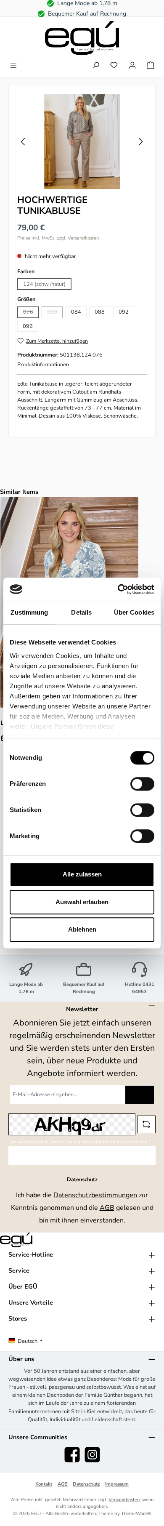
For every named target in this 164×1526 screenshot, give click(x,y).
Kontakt (43, 1484)
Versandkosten (124, 1500)
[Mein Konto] (132, 66)
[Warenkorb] (150, 66)
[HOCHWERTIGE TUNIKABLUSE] (82, 141)
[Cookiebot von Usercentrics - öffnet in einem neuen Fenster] (118, 589)
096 (28, 326)
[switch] (142, 784)
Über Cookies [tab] (134, 612)
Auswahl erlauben (82, 901)
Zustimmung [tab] (29, 612)
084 (76, 312)
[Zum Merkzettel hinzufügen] (130, 505)
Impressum (117, 1484)
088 (100, 312)
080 (55, 313)
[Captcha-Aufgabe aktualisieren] (146, 1124)
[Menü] (13, 66)
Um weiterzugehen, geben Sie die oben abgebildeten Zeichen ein (79, 1142)
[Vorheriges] (23, 141)
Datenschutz (86, 1484)
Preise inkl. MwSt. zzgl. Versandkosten (58, 238)
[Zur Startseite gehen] (82, 38)
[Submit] (139, 1094)
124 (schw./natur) (47, 285)
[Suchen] (96, 66)
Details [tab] (81, 612)
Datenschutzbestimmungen (95, 1195)
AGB (107, 1207)
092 (124, 312)
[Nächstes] (140, 141)
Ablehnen (82, 929)
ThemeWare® (136, 1513)
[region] (82, 141)
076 (31, 313)
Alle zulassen (82, 874)
